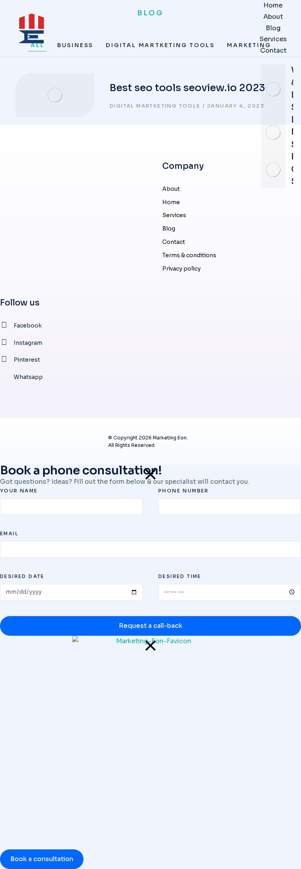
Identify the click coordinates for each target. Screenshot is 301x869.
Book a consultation (41, 859)
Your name (19, 491)
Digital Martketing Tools (155, 106)
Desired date (22, 576)
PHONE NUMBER (183, 491)
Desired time (179, 576)
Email (9, 533)
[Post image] (273, 89)
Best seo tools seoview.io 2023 (187, 88)
